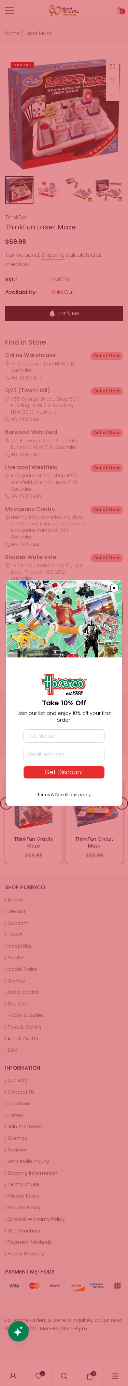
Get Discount (64, 772)
